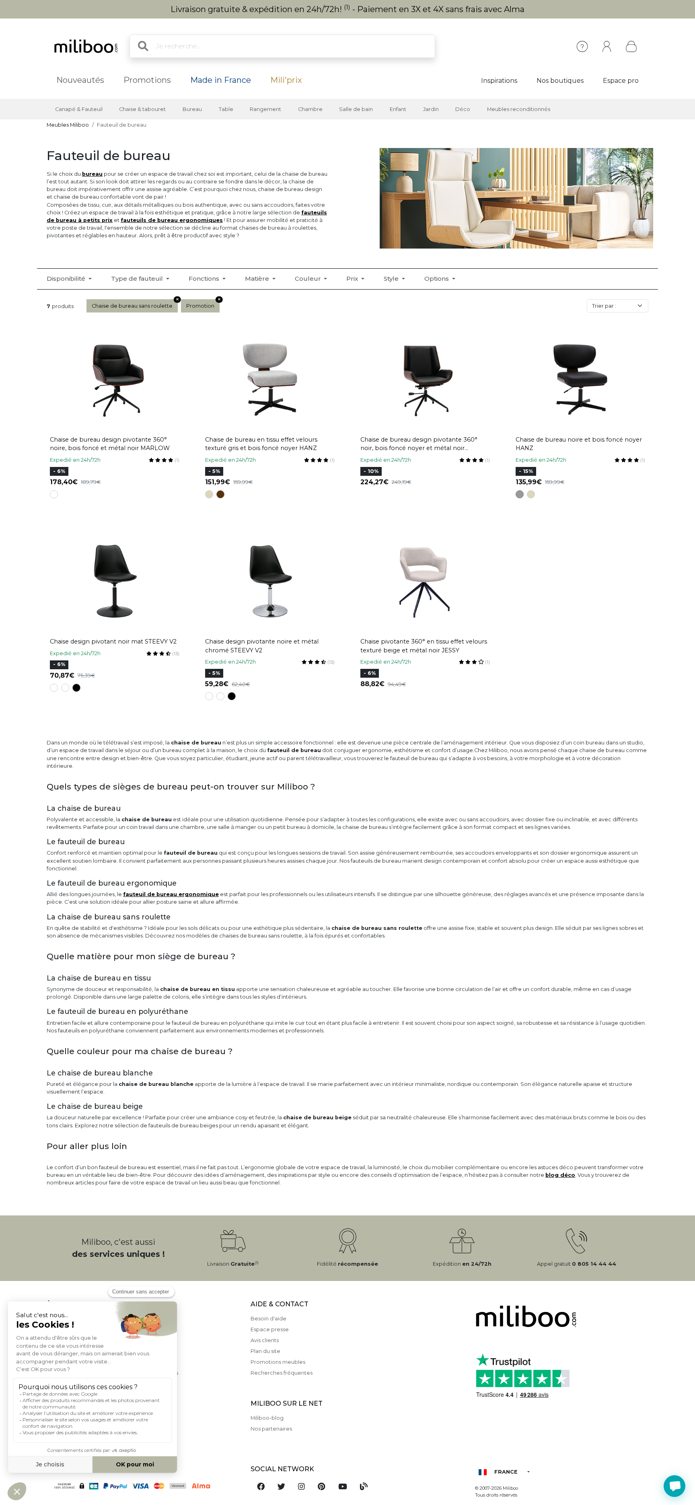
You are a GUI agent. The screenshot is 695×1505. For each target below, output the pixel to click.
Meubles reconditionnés (518, 109)
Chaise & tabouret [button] (142, 109)
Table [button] (226, 109)
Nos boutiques (560, 80)
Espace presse (270, 1329)
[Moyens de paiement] (144, 1485)
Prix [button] (353, 278)
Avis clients (265, 1340)
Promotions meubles (278, 1362)
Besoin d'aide (268, 1319)
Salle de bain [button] (356, 109)
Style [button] (392, 278)
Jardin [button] (431, 109)
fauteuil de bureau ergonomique (171, 894)
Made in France (220, 80)
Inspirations (499, 80)
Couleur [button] (309, 278)
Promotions (147, 80)
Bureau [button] (192, 109)
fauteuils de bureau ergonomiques (172, 220)
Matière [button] (258, 278)
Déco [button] (462, 109)
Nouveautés (80, 80)
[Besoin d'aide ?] (674, 1486)
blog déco (560, 1175)
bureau (92, 174)
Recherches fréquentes (282, 1373)
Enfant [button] (398, 109)
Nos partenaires (271, 1429)
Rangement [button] (265, 109)
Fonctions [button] (205, 278)
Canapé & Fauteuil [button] (79, 109)
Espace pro (621, 80)
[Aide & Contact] (582, 46)
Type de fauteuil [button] (137, 278)
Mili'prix (286, 80)
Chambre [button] (310, 109)
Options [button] (437, 278)
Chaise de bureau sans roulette (132, 306)
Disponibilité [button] (67, 278)
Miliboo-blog (267, 1418)
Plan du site (265, 1351)
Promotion (200, 306)
